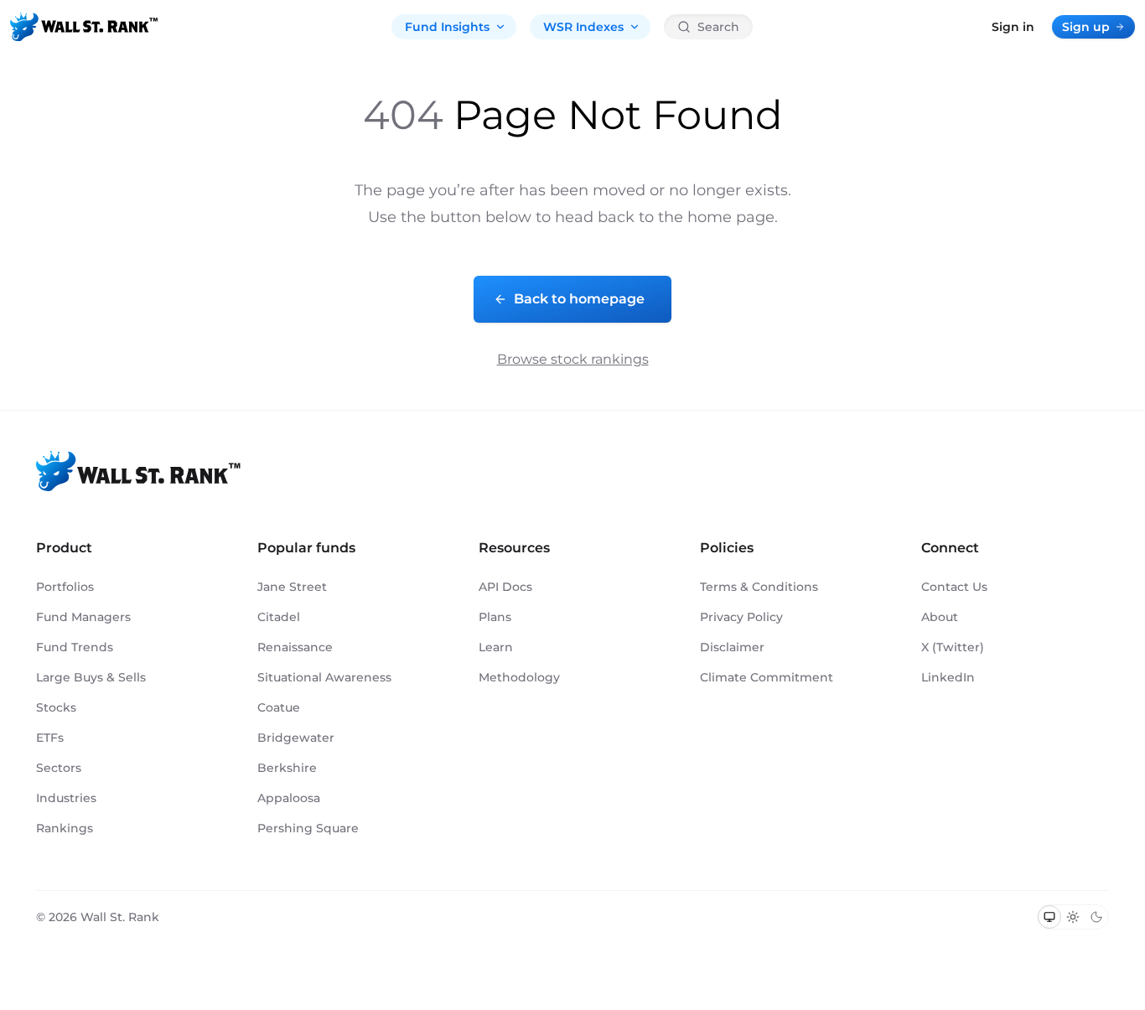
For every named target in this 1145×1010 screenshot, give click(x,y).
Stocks (56, 707)
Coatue (278, 707)
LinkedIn (948, 677)
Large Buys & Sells (91, 677)
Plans (495, 616)
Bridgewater (295, 737)
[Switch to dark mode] (1096, 917)
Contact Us (954, 586)
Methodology (519, 677)
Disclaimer (732, 647)
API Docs (505, 586)
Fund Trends (74, 647)
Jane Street (292, 586)
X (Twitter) (952, 647)
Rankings (64, 828)
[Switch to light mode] (1073, 917)
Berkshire (287, 767)
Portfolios (65, 586)
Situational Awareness (324, 677)
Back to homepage (579, 299)
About (939, 616)
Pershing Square (308, 828)
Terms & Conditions (759, 586)
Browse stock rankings (573, 359)
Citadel (278, 616)
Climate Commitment (766, 677)
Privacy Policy (741, 616)
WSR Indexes (583, 26)
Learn (496, 647)
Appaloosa (288, 797)
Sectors (58, 767)
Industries (66, 797)
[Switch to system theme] (1049, 917)
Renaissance (295, 647)
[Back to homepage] (84, 27)
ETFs (50, 737)
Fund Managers (83, 616)
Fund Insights (447, 26)
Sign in (1013, 26)
